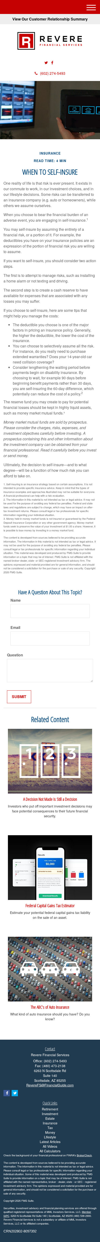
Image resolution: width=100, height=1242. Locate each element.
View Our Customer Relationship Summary (50, 19)
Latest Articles (50, 1141)
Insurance (50, 1123)
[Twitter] (46, 62)
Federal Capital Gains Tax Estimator (50, 905)
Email (15, 627)
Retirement (50, 1109)
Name (15, 600)
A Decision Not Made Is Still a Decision (50, 799)
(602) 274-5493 (52, 73)
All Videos (50, 1146)
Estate (50, 1118)
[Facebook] (52, 62)
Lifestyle (50, 1137)
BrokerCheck (84, 1155)
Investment (50, 1113)
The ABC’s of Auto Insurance (50, 1007)
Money (50, 1132)
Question (15, 655)
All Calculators (50, 1151)
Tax (50, 1127)
